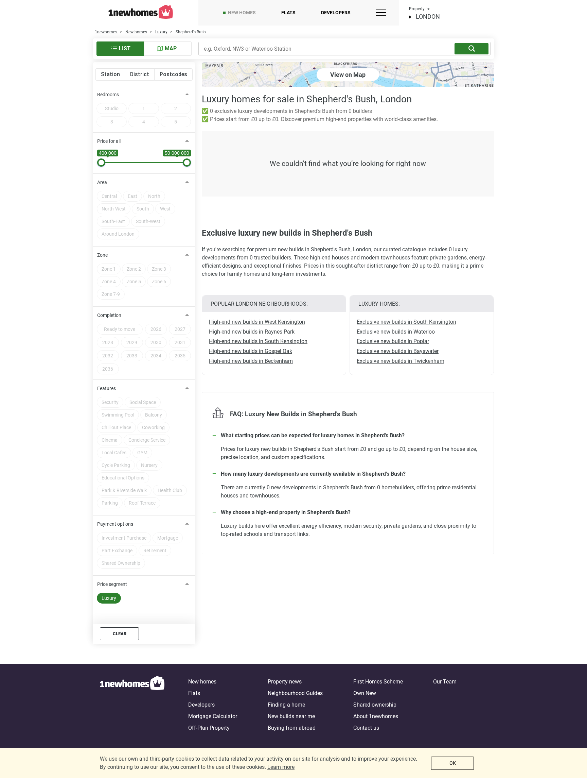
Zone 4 (109, 281)
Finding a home (286, 704)
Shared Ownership (121, 563)
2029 (131, 342)
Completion (109, 315)
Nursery (149, 465)
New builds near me (291, 716)
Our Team (445, 681)
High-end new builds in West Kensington (257, 322)
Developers (336, 12)
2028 (107, 342)
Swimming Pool (118, 415)
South (143, 209)
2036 (107, 369)
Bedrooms (108, 94)
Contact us (366, 728)
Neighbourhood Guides (295, 693)
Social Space (142, 402)
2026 (155, 329)
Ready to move (119, 329)
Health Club (170, 490)
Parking (110, 503)
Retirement (154, 550)
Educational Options (123, 477)
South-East (113, 221)
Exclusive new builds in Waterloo (396, 331)
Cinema (110, 440)
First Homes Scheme (378, 681)
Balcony (153, 415)
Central (109, 196)
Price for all (109, 141)
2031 (180, 342)
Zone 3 (159, 269)
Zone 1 (109, 269)
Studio (112, 108)
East (132, 196)
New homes (242, 12)
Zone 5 (134, 281)
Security (110, 402)
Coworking (153, 427)
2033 (131, 355)
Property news (285, 681)
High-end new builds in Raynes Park (252, 331)
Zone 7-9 (111, 294)
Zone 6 (159, 281)
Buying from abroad (292, 728)
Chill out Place (116, 427)
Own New (364, 693)
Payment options (115, 524)
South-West (148, 221)
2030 (155, 342)
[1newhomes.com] (132, 705)
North (154, 196)
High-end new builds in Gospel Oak (250, 351)
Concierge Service (146, 440)
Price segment (112, 584)
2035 (180, 355)
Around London (118, 234)
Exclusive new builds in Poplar (393, 341)
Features (106, 388)
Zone (102, 255)
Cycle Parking (116, 465)
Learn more (281, 767)
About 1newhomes (375, 716)
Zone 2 (134, 269)
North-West (114, 209)
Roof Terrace (142, 503)
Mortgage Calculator (212, 716)
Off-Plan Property (209, 728)
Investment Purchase (124, 538)
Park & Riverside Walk (124, 490)
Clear (119, 633)
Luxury (109, 598)
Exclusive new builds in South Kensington (406, 322)
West (165, 209)
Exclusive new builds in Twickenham (400, 361)
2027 (180, 329)
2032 (107, 355)
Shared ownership (374, 704)
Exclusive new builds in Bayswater (398, 351)
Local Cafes (114, 452)
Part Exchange (117, 550)
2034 (155, 355)
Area (102, 182)
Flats (288, 12)
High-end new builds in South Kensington (258, 341)
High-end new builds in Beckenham (251, 361)
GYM (142, 452)
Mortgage (167, 538)
